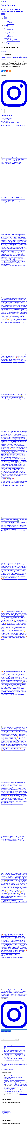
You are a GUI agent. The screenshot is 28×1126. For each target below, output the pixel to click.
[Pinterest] (7, 70)
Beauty (5, 18)
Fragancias (9, 22)
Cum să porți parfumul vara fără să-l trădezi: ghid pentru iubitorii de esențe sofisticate (15, 1083)
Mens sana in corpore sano (13, 41)
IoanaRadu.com (6, 1111)
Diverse (6, 28)
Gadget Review (11, 34)
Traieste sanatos (7, 38)
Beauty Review (10, 24)
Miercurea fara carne (12, 39)
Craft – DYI (10, 35)
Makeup (9, 19)
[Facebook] (2, 70)
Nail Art (9, 21)
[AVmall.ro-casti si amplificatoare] (14, 1065)
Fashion (6, 25)
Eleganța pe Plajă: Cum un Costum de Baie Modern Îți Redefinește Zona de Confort (14, 1059)
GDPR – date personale (13, 43)
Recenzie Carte (10, 32)
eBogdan (6, 1080)
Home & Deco (10, 36)
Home (5, 17)
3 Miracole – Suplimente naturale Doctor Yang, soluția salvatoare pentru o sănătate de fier (15, 1077)
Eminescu (6, 1090)
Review (2, 54)
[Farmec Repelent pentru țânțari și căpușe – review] (3, 51)
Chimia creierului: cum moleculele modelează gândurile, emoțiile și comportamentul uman (15, 1049)
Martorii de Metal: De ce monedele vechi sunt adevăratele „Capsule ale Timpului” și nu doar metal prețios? (15, 1056)
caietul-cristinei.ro (6, 1112)
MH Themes (23, 1094)
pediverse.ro (5, 1113)
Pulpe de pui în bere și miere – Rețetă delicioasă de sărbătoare (14, 1080)
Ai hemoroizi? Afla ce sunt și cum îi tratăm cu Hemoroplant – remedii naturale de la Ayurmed (15, 1087)
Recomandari (10, 29)
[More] (9, 70)
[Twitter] (4, 70)
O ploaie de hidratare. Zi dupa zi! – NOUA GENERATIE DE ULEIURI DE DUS (14, 1052)
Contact (6, 42)
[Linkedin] (5, 70)
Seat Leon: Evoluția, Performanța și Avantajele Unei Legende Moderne (15, 1090)
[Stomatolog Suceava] (7, 1069)
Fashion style (10, 26)
